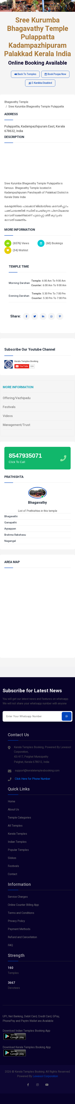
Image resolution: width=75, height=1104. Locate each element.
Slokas (12, 858)
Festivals (9, 407)
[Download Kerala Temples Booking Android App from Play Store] (14, 1053)
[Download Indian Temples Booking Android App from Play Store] (14, 1036)
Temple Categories (19, 818)
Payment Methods (19, 929)
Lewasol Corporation (45, 1076)
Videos (8, 416)
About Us (13, 809)
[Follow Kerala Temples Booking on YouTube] (46, 1084)
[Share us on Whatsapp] (51, 316)
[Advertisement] (37, 164)
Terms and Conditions (21, 913)
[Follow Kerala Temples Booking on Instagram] (37, 1084)
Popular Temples (18, 850)
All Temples (15, 826)
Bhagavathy (37, 502)
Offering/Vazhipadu (17, 398)
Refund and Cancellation (22, 937)
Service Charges (18, 897)
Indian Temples (17, 842)
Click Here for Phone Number (32, 779)
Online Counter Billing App (23, 905)
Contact (12, 874)
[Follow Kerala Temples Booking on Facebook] (28, 1084)
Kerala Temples (17, 834)
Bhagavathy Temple (16, 102)
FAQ (10, 945)
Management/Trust (16, 425)
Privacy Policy (16, 921)
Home (11, 801)
